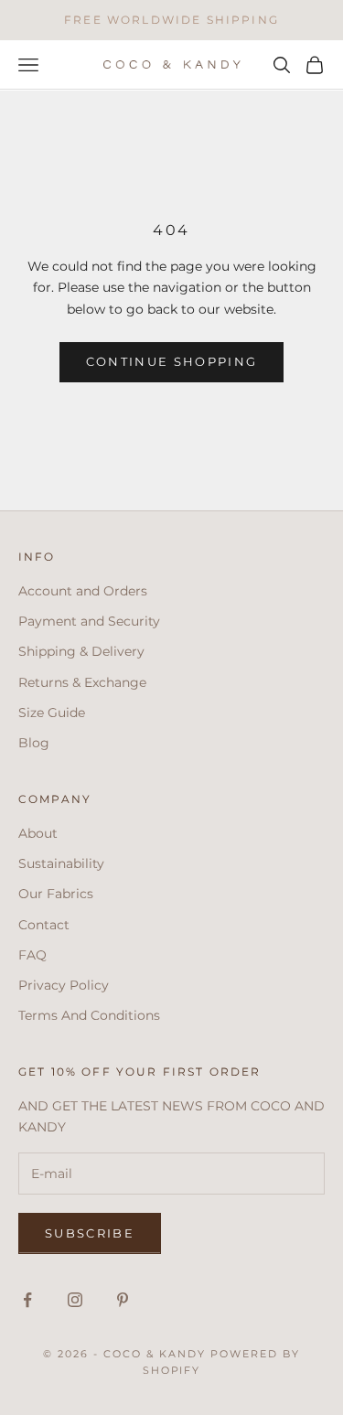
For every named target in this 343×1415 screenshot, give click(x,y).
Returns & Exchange (82, 682)
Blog (33, 742)
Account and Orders (82, 591)
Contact (44, 925)
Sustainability (61, 863)
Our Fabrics (55, 893)
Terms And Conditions (89, 1015)
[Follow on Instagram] (75, 1300)
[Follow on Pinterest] (122, 1300)
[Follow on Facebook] (27, 1300)
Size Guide (51, 712)
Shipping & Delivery (81, 651)
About (38, 833)
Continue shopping (172, 361)
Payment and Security (89, 621)
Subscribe (89, 1233)
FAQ (32, 955)
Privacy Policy (63, 985)
